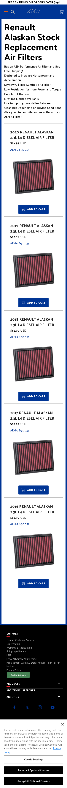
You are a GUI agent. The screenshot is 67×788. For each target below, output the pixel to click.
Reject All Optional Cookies (33, 770)
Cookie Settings (18, 675)
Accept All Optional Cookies (33, 781)
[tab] (35, 634)
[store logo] (33, 11)
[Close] (62, 724)
